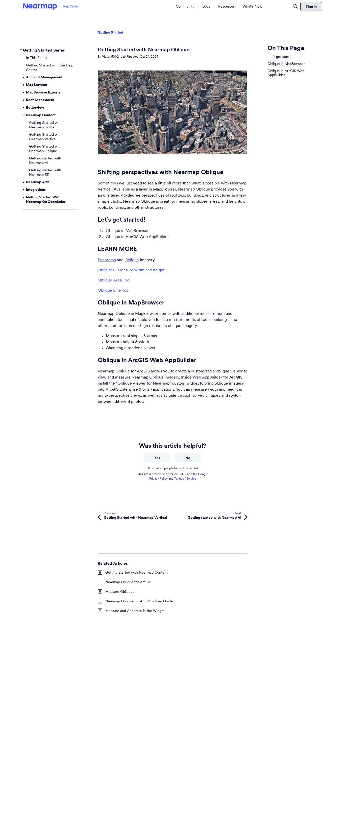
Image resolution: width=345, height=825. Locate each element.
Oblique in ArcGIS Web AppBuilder (285, 72)
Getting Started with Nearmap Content (136, 572)
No (187, 458)
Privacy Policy (158, 478)
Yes (157, 458)
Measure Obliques (119, 591)
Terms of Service (185, 478)
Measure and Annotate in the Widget (135, 610)
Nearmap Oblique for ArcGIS (128, 582)
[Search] (295, 6)
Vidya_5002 (110, 56)
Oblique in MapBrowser (286, 63)
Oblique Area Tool (114, 279)
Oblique (132, 259)
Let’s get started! (280, 56)
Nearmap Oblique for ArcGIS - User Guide (139, 601)
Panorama (107, 259)
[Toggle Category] (21, 50)
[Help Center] (51, 6)
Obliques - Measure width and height (131, 269)
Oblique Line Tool (114, 290)
